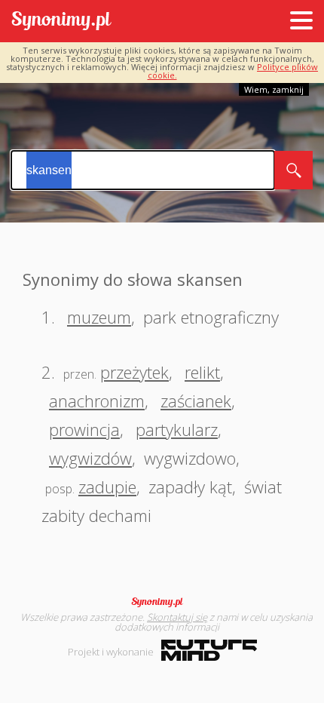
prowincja (84, 429)
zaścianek (195, 400)
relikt (202, 372)
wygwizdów (90, 458)
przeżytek (134, 372)
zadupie (107, 486)
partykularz (177, 429)
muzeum (99, 316)
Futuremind (209, 650)
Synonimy (162, 602)
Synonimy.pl (61, 21)
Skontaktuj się (177, 617)
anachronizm (97, 400)
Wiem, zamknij (274, 89)
